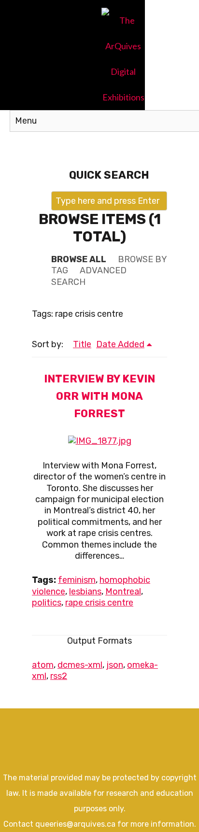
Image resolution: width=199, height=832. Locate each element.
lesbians (85, 591)
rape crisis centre (99, 602)
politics (46, 602)
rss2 (58, 676)
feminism (77, 580)
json (114, 665)
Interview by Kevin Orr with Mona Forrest (99, 396)
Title (82, 344)
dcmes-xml (79, 665)
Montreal (123, 591)
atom (43, 665)
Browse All (78, 259)
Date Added (120, 344)
